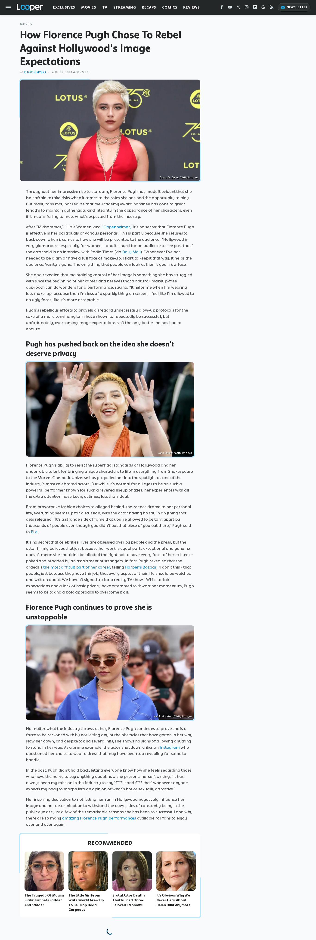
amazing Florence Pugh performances (99, 818)
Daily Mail (131, 252)
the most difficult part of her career (76, 567)
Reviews (191, 7)
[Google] (263, 8)
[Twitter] (238, 8)
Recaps (149, 7)
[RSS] (271, 8)
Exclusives (64, 7)
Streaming (124, 7)
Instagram (170, 747)
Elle (34, 532)
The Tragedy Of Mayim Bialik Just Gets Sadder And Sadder (44, 900)
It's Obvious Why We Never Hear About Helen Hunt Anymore (173, 900)
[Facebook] (221, 8)
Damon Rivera (35, 72)
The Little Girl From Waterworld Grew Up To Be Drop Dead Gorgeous (86, 902)
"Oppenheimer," (117, 227)
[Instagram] (246, 8)
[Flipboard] (255, 8)
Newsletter (297, 7)
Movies (88, 7)
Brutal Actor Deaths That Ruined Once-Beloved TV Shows (128, 900)
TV (104, 7)
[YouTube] (230, 8)
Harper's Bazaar (140, 567)
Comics (169, 7)
